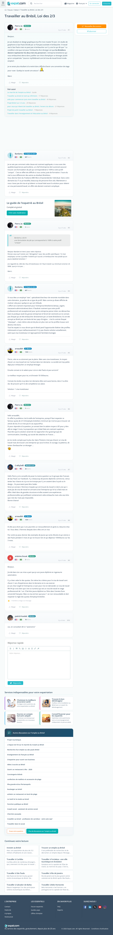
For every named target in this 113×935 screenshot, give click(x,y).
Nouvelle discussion (93, 26)
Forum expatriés (37, 907)
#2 (69, 158)
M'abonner (91, 31)
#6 (69, 409)
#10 (68, 620)
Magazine (70, 3)
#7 (69, 470)
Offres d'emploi (36, 913)
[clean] (38, 648)
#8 (69, 520)
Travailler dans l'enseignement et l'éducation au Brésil (27, 113)
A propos (8, 913)
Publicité (8, 910)
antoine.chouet (21, 556)
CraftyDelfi (19, 465)
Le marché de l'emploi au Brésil (19, 92)
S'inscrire (106, 3)
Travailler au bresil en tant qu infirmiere (22, 96)
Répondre (25, 83)
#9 (69, 560)
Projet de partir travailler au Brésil (20, 110)
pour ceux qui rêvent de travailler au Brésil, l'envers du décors (30, 106)
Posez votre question (16, 831)
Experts (60, 910)
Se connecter (94, 3)
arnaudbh (19, 349)
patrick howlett (21, 616)
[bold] (10, 648)
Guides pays (35, 910)
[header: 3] (31, 648)
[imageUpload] (22, 648)
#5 (69, 353)
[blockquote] (16, 648)
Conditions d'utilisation (99, 929)
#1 (69, 30)
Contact (7, 907)
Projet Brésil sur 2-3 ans (16, 103)
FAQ (58, 907)
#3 (69, 228)
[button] (34, 648)
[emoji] (25, 648)
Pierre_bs (19, 26)
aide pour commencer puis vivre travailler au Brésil (26, 99)
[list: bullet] (28, 648)
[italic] (13, 648)
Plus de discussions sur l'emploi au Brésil (42, 831)
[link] (19, 648)
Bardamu (19, 154)
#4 (69, 291)
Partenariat (9, 917)
